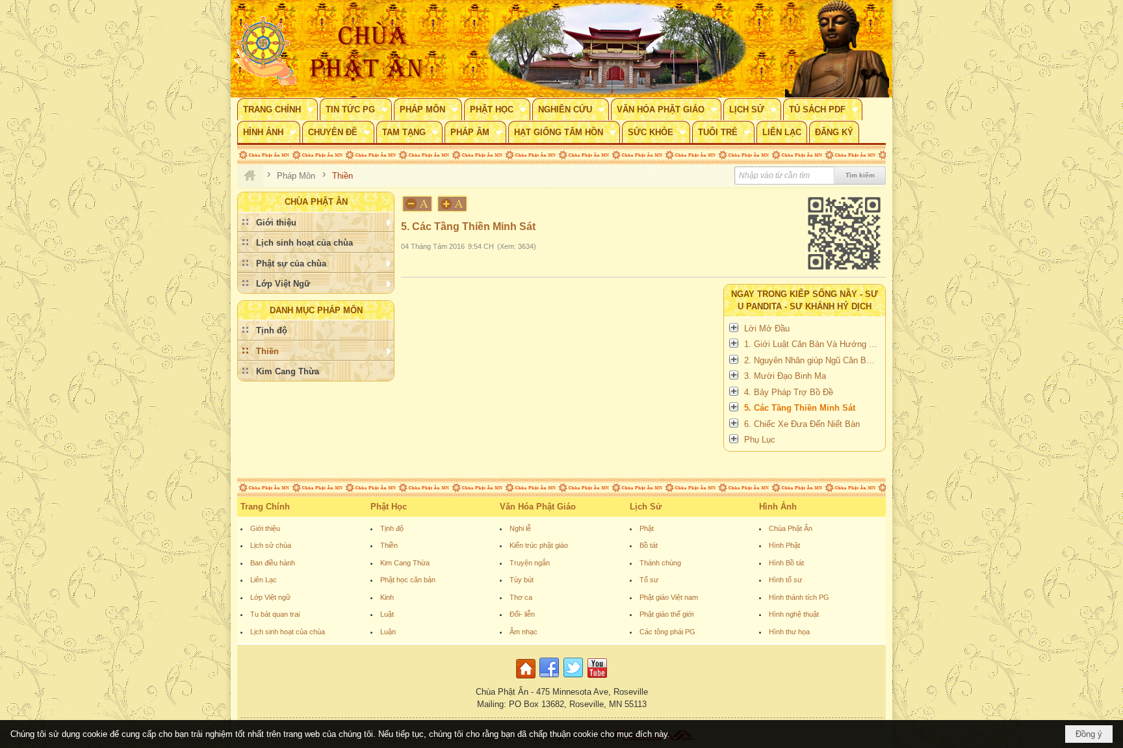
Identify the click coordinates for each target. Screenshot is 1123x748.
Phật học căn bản (407, 580)
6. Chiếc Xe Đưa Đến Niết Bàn (802, 424)
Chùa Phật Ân (790, 528)
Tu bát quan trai (275, 614)
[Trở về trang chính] (527, 679)
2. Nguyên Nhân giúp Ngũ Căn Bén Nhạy (813, 360)
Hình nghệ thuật (794, 614)
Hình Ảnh (778, 506)
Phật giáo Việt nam (668, 597)
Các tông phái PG (667, 632)
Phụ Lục (759, 440)
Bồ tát (648, 545)
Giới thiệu (265, 528)
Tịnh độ (392, 528)
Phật (646, 528)
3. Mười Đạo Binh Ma (785, 376)
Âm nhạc (523, 632)
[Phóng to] (453, 204)
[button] (277, 109)
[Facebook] (549, 679)
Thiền (389, 545)
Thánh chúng (660, 563)
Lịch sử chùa (270, 545)
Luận (388, 632)
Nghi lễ (520, 528)
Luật (387, 614)
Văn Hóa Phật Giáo (538, 506)
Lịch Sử (646, 506)
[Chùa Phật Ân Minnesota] (616, 48)
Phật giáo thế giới (666, 614)
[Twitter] (573, 679)
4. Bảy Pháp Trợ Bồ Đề (788, 392)
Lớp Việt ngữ (270, 597)
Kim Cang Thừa (405, 563)
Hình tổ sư (785, 580)
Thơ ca (521, 597)
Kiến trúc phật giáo (539, 545)
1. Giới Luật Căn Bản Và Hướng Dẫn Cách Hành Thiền (813, 344)
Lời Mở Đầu (767, 328)
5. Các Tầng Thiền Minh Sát (799, 408)
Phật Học (388, 506)
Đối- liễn (522, 614)
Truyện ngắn (530, 563)
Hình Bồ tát (786, 563)
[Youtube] (597, 679)
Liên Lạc (263, 580)
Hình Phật (784, 545)
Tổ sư (648, 580)
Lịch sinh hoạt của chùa (287, 632)
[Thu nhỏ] (417, 204)
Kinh (387, 597)
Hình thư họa (789, 632)
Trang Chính (265, 506)
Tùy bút (522, 580)
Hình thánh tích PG (799, 597)
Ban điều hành (272, 563)
